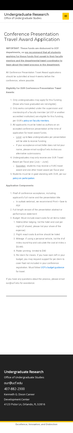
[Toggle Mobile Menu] (69, 4)
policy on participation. (24, 178)
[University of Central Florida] (31, 5)
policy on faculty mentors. (36, 120)
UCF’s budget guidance (52, 267)
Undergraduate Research (26, 14)
